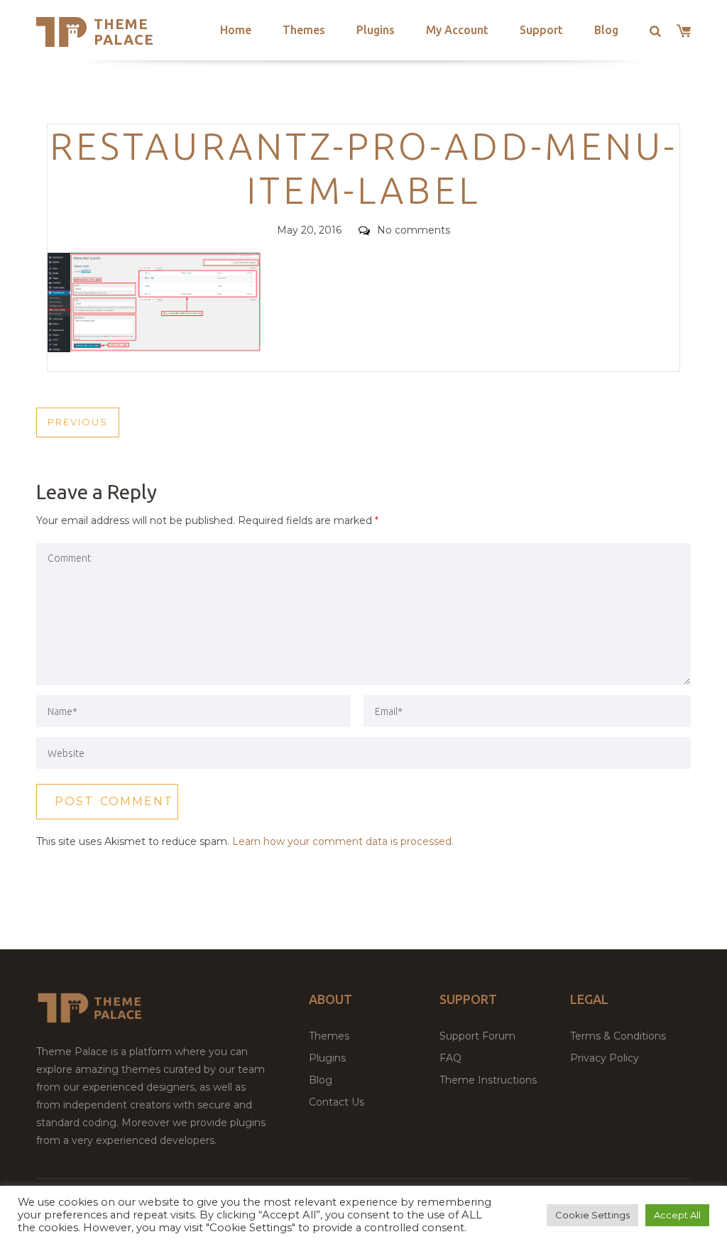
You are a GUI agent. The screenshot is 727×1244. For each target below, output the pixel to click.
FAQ (450, 1058)
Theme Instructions (488, 1080)
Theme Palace (124, 32)
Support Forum (477, 1036)
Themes (304, 29)
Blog (606, 29)
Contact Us (336, 1102)
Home (235, 29)
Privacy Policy (604, 1058)
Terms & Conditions (618, 1036)
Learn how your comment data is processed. (343, 841)
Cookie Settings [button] (592, 1215)
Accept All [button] (677, 1215)
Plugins (375, 29)
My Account (457, 29)
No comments (413, 230)
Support (541, 29)
